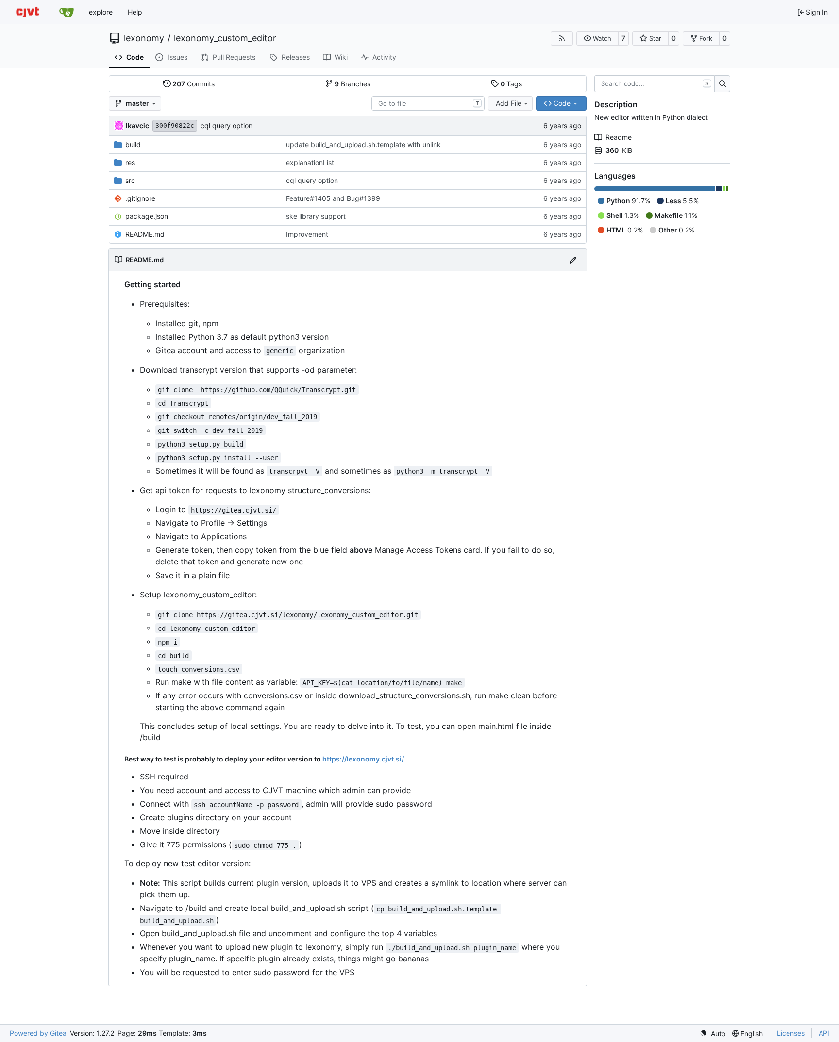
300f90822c (174, 125)
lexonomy (144, 38)
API (824, 1033)
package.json (146, 216)
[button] (597, 38)
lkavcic (137, 125)
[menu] (712, 1033)
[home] (27, 12)
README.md (145, 234)
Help (135, 12)
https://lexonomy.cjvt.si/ (363, 759)
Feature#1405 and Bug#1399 (333, 198)
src (130, 180)
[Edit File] (573, 260)
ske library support (316, 216)
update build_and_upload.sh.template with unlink (363, 144)
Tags (511, 84)
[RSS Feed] (562, 38)
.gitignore (140, 198)
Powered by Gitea (38, 1033)
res (130, 162)
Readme (618, 137)
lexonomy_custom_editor (225, 38)
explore (101, 12)
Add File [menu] (508, 103)
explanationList (310, 162)
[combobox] (428, 103)
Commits (193, 84)
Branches (352, 84)
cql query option (226, 125)
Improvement (307, 234)
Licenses (791, 1033)
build (133, 144)
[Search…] (722, 84)
